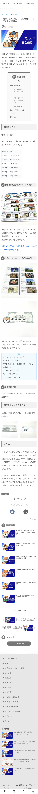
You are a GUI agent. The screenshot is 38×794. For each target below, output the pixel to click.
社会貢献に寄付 (18, 106)
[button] (33, 457)
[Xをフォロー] (25, 511)
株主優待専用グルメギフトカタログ (18, 91)
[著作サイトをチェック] (12, 511)
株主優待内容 (16, 85)
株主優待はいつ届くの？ (18, 111)
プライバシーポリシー (9, 788)
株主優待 (6, 494)
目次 (19, 77)
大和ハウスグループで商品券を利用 (18, 100)
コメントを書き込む (19, 643)
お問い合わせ (28, 788)
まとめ (14, 117)
